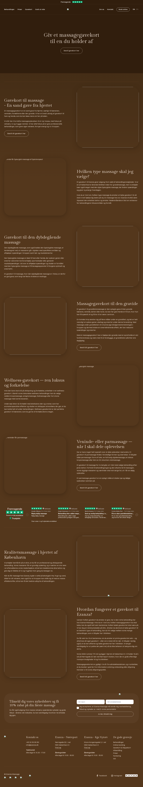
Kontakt (110, 9)
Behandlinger (9, 9)
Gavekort (28, 9)
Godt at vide (40, 9)
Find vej (58, 748)
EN (137, 9)
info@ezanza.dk (32, 745)
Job (114, 759)
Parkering (117, 756)
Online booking (119, 745)
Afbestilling (117, 750)
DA (134, 9)
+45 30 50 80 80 (32, 742)
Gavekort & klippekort (122, 748)
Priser (20, 9)
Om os (101, 9)
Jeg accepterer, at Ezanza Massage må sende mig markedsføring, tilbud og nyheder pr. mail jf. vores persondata (105, 708)
